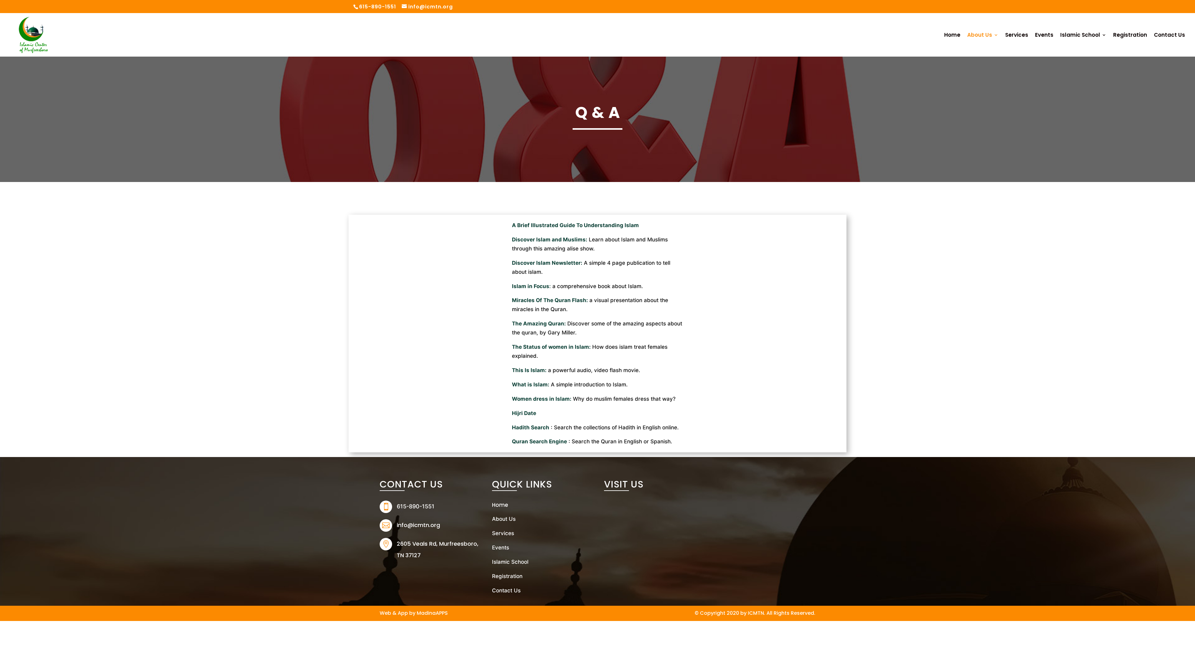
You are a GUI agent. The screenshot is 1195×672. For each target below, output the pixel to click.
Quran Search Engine (539, 441)
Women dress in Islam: (541, 399)
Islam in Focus (530, 286)
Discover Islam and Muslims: (549, 239)
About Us (979, 36)
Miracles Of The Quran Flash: (550, 300)
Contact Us (1169, 36)
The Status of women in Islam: (551, 347)
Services (1016, 36)
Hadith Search (530, 427)
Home (952, 36)
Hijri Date (524, 413)
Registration (1130, 36)
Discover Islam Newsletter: (547, 263)
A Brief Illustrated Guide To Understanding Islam (575, 225)
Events (1044, 36)
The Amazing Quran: (539, 323)
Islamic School (1080, 36)
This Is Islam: (529, 370)
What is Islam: (530, 384)
